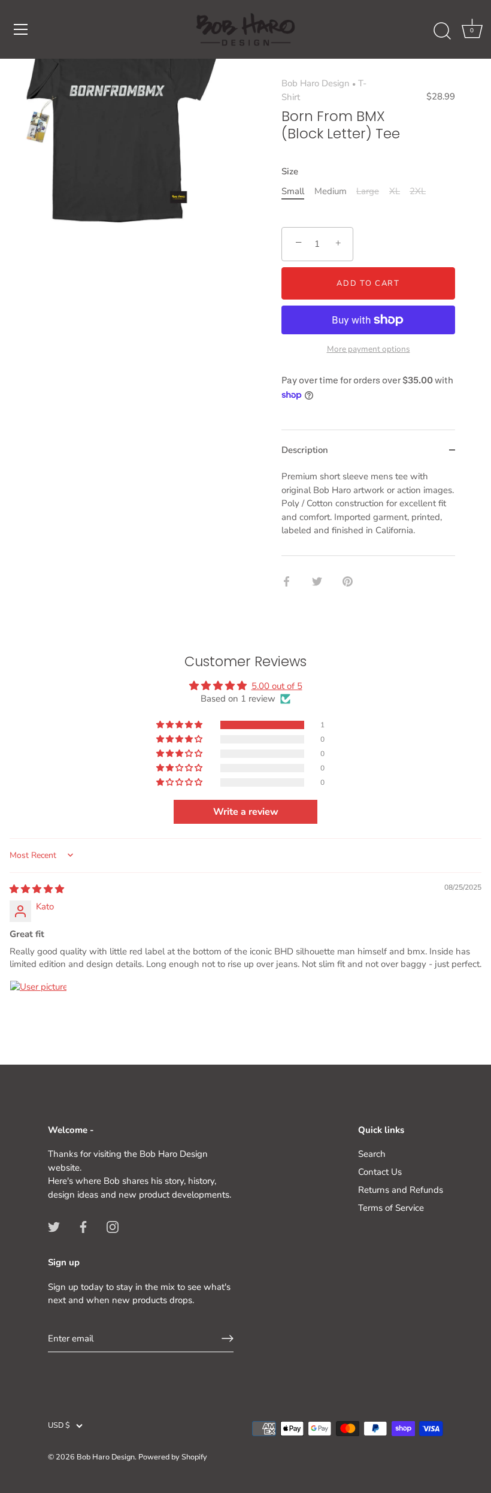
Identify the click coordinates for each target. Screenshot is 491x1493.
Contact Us (380, 1172)
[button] (180, 725)
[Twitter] (54, 1226)
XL (394, 191)
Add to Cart (368, 283)
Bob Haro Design (315, 83)
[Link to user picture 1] (38, 1009)
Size (289, 171)
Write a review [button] (245, 811)
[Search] (442, 31)
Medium (330, 191)
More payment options (368, 349)
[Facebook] (83, 1226)
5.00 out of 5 (276, 686)
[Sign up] (228, 1338)
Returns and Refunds (400, 1190)
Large (367, 191)
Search (372, 1154)
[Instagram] (113, 1226)
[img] (37, 889)
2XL (418, 191)
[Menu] (21, 29)
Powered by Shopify (172, 1457)
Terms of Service (391, 1208)
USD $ (59, 1426)
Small (292, 191)
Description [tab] (304, 450)
